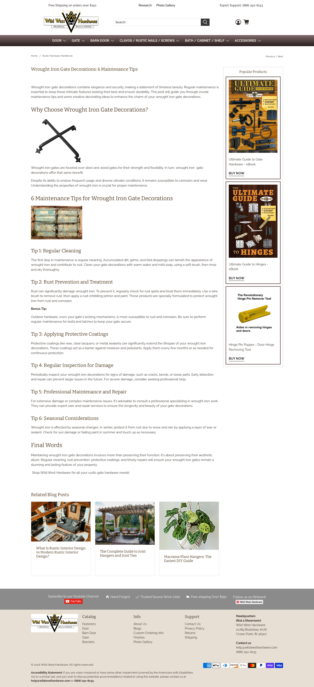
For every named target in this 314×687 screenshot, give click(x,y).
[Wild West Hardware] (71, 22)
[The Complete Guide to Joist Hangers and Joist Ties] (125, 523)
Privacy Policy (194, 628)
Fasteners (89, 624)
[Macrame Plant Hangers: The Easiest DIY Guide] (189, 526)
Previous (270, 56)
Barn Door (89, 633)
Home (34, 56)
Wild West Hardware (54, 664)
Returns (190, 633)
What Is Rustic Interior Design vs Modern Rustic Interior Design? (61, 552)
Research (145, 5)
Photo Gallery (165, 5)
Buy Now (236, 173)
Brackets (88, 642)
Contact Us (193, 624)
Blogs (137, 628)
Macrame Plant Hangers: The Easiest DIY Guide (187, 559)
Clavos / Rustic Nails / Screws (147, 41)
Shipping (191, 637)
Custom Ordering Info (149, 633)
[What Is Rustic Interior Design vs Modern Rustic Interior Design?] (61, 521)
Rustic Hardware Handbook (58, 56)
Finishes (139, 637)
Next (280, 56)
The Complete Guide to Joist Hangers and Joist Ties (123, 553)
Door (85, 628)
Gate (85, 637)
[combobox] (157, 22)
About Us (140, 624)
